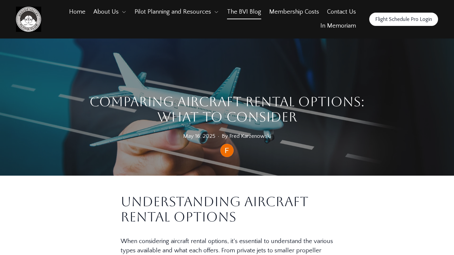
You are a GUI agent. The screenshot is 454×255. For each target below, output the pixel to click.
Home (77, 11)
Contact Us (341, 11)
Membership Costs (294, 11)
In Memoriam (338, 25)
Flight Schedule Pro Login (403, 19)
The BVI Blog (244, 11)
